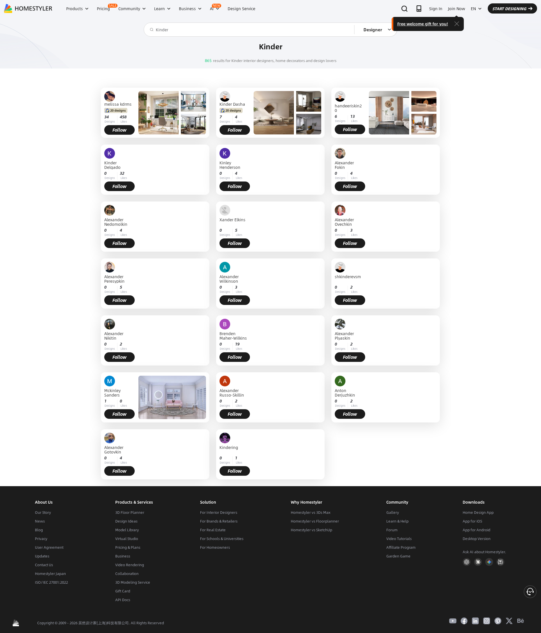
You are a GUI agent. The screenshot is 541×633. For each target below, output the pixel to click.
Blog (39, 530)
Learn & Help (397, 521)
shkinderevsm (348, 277)
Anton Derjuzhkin (345, 392)
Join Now (456, 8)
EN (473, 8)
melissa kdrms (118, 104)
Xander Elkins (232, 220)
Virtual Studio (126, 538)
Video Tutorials (399, 538)
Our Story (43, 512)
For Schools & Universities (221, 538)
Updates (42, 556)
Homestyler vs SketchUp (311, 530)
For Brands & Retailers (219, 521)
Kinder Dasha (232, 104)
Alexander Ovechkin (344, 221)
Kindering (228, 447)
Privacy (41, 538)
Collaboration (127, 573)
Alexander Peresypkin (114, 278)
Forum (392, 530)
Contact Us (44, 565)
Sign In (435, 8)
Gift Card (122, 591)
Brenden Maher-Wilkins (233, 335)
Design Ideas (126, 521)
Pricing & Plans (127, 547)
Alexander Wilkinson (229, 278)
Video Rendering (129, 565)
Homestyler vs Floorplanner (315, 521)
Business (122, 556)
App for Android (476, 530)
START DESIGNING (509, 8)
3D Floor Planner (129, 512)
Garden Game (398, 556)
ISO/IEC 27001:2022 (51, 582)
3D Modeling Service (132, 582)
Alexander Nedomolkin (115, 221)
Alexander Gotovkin (113, 449)
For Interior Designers (218, 512)
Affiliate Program (401, 547)
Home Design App (478, 512)
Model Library (127, 530)
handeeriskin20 (348, 107)
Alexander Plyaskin (344, 335)
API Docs (122, 600)
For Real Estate (213, 530)
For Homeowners (215, 547)
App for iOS (472, 521)
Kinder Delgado (112, 164)
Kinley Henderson (229, 164)
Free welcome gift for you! (422, 23)
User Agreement (49, 547)
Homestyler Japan (50, 573)
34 (106, 116)
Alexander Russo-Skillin (231, 392)
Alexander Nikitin (113, 335)
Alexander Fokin (344, 164)
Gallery (392, 512)
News (40, 521)
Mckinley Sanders (112, 392)
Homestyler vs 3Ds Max (311, 512)
